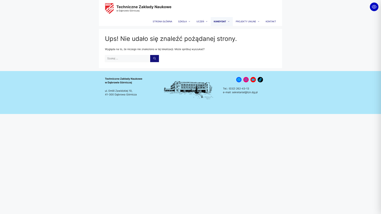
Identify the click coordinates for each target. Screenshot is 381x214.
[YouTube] (253, 79)
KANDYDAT (220, 21)
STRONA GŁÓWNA (162, 21)
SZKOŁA (182, 21)
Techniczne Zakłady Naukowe (143, 7)
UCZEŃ (200, 21)
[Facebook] (239, 79)
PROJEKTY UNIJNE (246, 21)
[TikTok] (260, 79)
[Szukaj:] (127, 58)
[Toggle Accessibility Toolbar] (374, 6)
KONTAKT (271, 21)
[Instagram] (246, 79)
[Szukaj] (154, 58)
